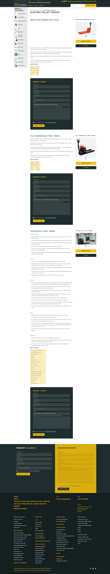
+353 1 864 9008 (32, 2)
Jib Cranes (16, 521)
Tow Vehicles (81, 517)
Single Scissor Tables (60, 546)
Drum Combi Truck (17, 551)
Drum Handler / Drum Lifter (19, 543)
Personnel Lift (38, 526)
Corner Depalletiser (18, 555)
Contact (41, 5)
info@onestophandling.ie (44, 2)
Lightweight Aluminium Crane (20, 525)
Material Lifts (38, 524)
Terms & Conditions (45, 570)
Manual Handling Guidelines (75, 1)
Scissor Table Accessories (61, 544)
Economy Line (59, 531)
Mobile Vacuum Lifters (82, 541)
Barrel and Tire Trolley (18, 547)
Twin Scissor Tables (60, 550)
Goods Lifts (38, 517)
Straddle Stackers (39, 560)
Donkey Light (59, 558)
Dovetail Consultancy (46, 568)
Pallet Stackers (40, 544)
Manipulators (39, 533)
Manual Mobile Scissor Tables (62, 542)
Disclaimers (38, 570)
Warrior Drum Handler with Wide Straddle (22, 535)
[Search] (83, 5)
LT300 (79, 531)
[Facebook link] (64, 2)
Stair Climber (60, 556)
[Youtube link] (62, 2)
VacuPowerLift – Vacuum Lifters (84, 539)
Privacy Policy (31, 570)
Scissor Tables (60, 527)
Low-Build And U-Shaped (61, 540)
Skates (58, 553)
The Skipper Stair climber (61, 560)
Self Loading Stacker (39, 530)
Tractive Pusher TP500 (82, 523)
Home (16, 496)
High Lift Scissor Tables (61, 533)
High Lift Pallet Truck (60, 521)
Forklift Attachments (20, 562)
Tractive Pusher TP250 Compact (84, 521)
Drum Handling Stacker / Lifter (20, 545)
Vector (79, 543)
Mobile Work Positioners (42, 541)
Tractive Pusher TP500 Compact (84, 525)
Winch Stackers (38, 563)
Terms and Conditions (51, 122)
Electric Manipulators (39, 536)
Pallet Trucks (39, 10)
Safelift (36, 528)
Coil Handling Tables (60, 529)
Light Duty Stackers (39, 548)
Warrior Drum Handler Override (20, 537)
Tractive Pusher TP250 (82, 519)
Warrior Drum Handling (18, 532)
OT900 (79, 527)
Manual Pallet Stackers (40, 550)
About (36, 5)
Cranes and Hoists (19, 517)
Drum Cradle (16, 549)
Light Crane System (18, 523)
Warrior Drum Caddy (18, 541)
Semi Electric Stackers (40, 554)
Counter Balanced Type (18, 553)
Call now (85, 45)
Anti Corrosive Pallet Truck (62, 519)
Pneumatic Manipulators (40, 538)
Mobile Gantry (17, 527)
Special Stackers (38, 556)
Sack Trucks (60, 524)
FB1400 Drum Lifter (18, 559)
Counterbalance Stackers (40, 546)
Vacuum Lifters (82, 534)
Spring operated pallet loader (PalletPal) (65, 548)
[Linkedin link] (66, 2)
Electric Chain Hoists (18, 519)
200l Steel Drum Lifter (18, 557)
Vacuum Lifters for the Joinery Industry (30, 504)
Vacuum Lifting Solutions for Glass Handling (32, 501)
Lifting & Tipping (38, 522)
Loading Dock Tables (60, 538)
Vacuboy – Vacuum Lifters (83, 537)
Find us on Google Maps (90, 1)
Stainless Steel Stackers (40, 558)
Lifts (36, 520)
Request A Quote (20, 508)
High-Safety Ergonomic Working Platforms (65, 536)
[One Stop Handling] (21, 5)
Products (30, 5)
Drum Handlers (18, 530)
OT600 (79, 529)
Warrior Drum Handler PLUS (20, 539)
